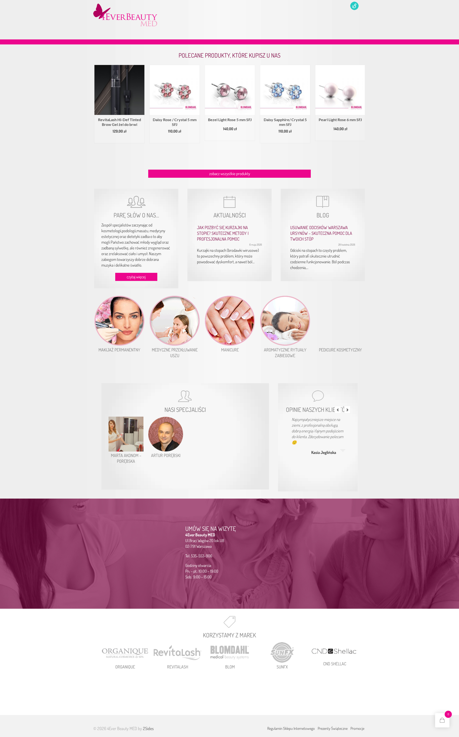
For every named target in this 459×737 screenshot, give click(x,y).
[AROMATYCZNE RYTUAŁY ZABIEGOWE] (285, 321)
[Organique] (125, 652)
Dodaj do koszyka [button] (139, 139)
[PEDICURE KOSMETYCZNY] (340, 321)
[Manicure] (230, 321)
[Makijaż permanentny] (119, 321)
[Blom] (230, 652)
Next (360, 114)
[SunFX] (282, 652)
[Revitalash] (177, 652)
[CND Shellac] (334, 651)
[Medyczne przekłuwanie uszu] (174, 321)
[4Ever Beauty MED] (136, 15)
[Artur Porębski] (165, 434)
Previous (98, 114)
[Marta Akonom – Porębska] (126, 434)
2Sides (148, 728)
